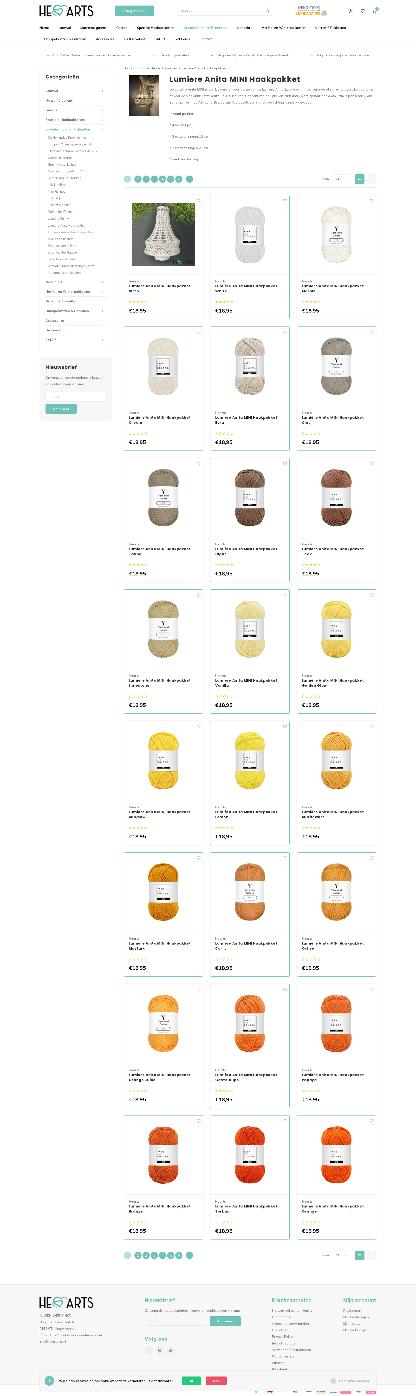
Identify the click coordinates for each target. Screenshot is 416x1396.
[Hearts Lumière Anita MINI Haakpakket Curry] (249, 892)
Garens (121, 28)
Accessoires (105, 39)
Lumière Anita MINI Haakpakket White (246, 289)
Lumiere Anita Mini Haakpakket (71, 232)
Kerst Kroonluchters (62, 259)
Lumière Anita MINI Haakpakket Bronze (160, 1209)
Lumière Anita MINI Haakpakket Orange (333, 1209)
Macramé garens (93, 28)
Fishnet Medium (59, 205)
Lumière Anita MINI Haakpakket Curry (246, 946)
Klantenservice (283, 1356)
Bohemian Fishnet (61, 212)
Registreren (352, 1310)
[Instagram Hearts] (160, 1350)
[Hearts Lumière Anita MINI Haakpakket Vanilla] (249, 629)
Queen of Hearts (60, 158)
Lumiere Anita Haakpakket (66, 225)
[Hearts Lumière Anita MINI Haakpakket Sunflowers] (336, 760)
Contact (206, 39)
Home (44, 28)
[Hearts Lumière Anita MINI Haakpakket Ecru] (249, 366)
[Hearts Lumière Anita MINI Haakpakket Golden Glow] (336, 629)
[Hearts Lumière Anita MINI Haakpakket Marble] (336, 234)
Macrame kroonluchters (65, 272)
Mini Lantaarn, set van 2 (65, 171)
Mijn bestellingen (356, 1317)
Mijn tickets (351, 1323)
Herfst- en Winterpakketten (283, 28)
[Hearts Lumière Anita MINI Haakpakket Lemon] (249, 760)
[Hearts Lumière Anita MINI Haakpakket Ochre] (336, 892)
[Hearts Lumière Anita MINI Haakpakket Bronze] (163, 1155)
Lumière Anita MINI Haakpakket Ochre (333, 946)
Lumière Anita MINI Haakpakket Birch (160, 289)
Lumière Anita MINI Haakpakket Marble (333, 289)
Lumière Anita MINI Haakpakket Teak (333, 551)
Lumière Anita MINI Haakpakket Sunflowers (333, 814)
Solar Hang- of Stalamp (64, 178)
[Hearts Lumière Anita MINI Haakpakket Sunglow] (163, 760)
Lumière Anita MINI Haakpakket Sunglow (160, 814)
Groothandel (281, 1317)
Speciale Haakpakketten (155, 28)
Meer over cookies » (355, 1381)
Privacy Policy (282, 1336)
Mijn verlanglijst (355, 1330)
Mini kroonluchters (61, 239)
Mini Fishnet (56, 191)
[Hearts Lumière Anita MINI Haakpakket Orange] (336, 1155)
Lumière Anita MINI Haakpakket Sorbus (246, 1209)
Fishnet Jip (55, 198)
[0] (374, 10)
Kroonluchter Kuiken (62, 246)
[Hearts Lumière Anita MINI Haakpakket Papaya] (336, 1023)
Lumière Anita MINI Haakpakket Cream (160, 420)
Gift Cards (182, 39)
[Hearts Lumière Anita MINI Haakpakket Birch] (163, 234)
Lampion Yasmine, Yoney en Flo (70, 144)
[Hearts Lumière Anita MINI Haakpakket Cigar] (249, 497)
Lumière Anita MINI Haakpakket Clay (333, 420)
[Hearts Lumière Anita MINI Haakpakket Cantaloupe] (249, 1023)
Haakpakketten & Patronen (65, 39)
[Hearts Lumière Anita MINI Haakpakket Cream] (163, 366)
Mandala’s (244, 28)
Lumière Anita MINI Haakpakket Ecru (246, 420)
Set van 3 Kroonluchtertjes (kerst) (72, 266)
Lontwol (64, 28)
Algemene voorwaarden (290, 1323)
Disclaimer (280, 1330)
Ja (191, 1381)
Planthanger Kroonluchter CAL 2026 (73, 151)
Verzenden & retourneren (291, 1350)
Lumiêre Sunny (58, 218)
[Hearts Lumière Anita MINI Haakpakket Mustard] (163, 892)
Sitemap (278, 1363)
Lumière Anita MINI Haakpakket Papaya (333, 1077)
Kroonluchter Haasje (62, 252)
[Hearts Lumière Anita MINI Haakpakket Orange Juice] (163, 1023)
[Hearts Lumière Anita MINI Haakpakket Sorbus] (249, 1155)
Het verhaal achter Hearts (292, 1310)
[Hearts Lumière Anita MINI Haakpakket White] (249, 234)
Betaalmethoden (284, 1343)
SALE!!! (160, 39)
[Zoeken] (267, 11)
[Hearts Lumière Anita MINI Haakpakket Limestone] (163, 629)
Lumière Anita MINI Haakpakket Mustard (160, 946)
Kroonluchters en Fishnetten (205, 28)
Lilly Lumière (57, 185)
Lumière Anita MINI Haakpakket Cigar (246, 551)
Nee (216, 1381)
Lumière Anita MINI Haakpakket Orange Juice (160, 1077)
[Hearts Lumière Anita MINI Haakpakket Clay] (336, 366)
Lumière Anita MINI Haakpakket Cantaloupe (246, 1077)
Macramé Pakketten (330, 28)
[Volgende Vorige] (189, 179)
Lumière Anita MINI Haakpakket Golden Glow (333, 683)
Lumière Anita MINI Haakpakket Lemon (246, 814)
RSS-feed (279, 1369)
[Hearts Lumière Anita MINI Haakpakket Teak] (336, 497)
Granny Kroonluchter (62, 164)
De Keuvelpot (134, 39)
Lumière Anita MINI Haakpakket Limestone (160, 683)
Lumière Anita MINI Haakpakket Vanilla (246, 683)
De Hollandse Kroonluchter (67, 137)
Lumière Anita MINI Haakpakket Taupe (160, 551)
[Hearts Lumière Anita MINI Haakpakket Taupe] (163, 497)
